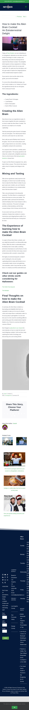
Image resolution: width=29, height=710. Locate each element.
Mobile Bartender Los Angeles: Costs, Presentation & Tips (23, 621)
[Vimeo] (2, 580)
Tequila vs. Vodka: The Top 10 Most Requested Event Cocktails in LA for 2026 (23, 655)
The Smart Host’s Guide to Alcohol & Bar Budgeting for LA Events (23, 674)
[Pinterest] (7, 577)
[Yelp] (5, 580)
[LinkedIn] (2, 577)
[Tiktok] (7, 574)
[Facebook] (5, 577)
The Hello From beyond (8, 287)
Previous (19, 16)
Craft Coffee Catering (21, 689)
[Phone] (2, 582)
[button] (3, 441)
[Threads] (5, 582)
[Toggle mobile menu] (26, 7)
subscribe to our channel (16, 328)
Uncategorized (8, 395)
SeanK (5, 393)
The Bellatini (5, 290)
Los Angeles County (14, 607)
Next (24, 16)
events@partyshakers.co (19, 1)
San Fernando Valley (13, 617)
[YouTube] (5, 574)
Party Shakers (10, 53)
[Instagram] (2, 574)
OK (14, 707)
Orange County (13, 627)
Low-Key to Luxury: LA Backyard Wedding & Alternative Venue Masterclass (23, 638)
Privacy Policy (15, 692)
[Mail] (7, 580)
